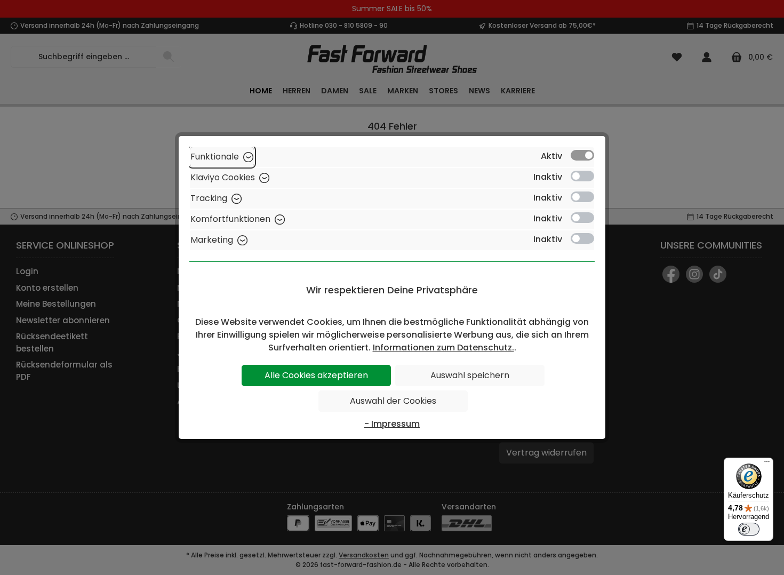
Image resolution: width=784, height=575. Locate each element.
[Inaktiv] (582, 176)
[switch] (748, 529)
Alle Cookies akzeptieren (316, 375)
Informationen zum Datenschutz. (443, 347)
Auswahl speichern (469, 375)
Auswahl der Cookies (393, 401)
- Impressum (392, 424)
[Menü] (767, 464)
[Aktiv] (582, 155)
